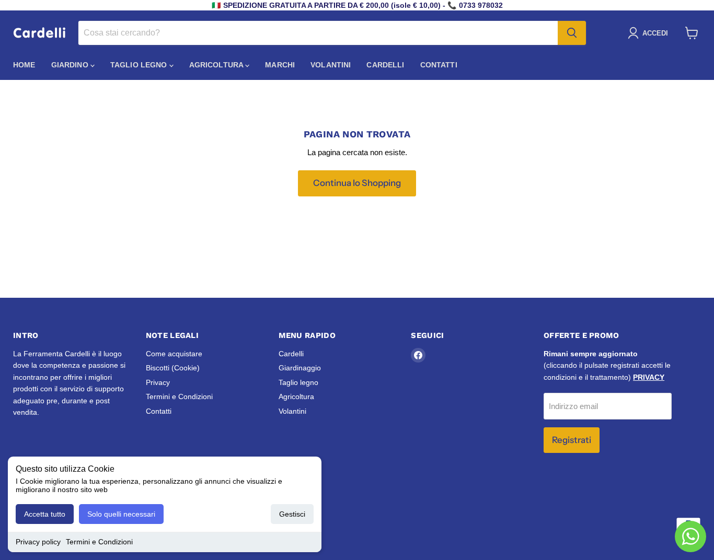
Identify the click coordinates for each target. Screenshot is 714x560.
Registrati (571, 440)
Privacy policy (38, 542)
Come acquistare (174, 353)
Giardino (70, 65)
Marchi (280, 65)
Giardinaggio (300, 368)
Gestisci (292, 514)
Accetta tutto (44, 514)
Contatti (438, 65)
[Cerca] (572, 33)
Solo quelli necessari (121, 514)
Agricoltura (217, 65)
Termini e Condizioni (99, 542)
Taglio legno (139, 65)
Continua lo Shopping (357, 183)
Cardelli (385, 65)
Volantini (330, 65)
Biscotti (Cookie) (173, 368)
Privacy (158, 382)
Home (24, 65)
